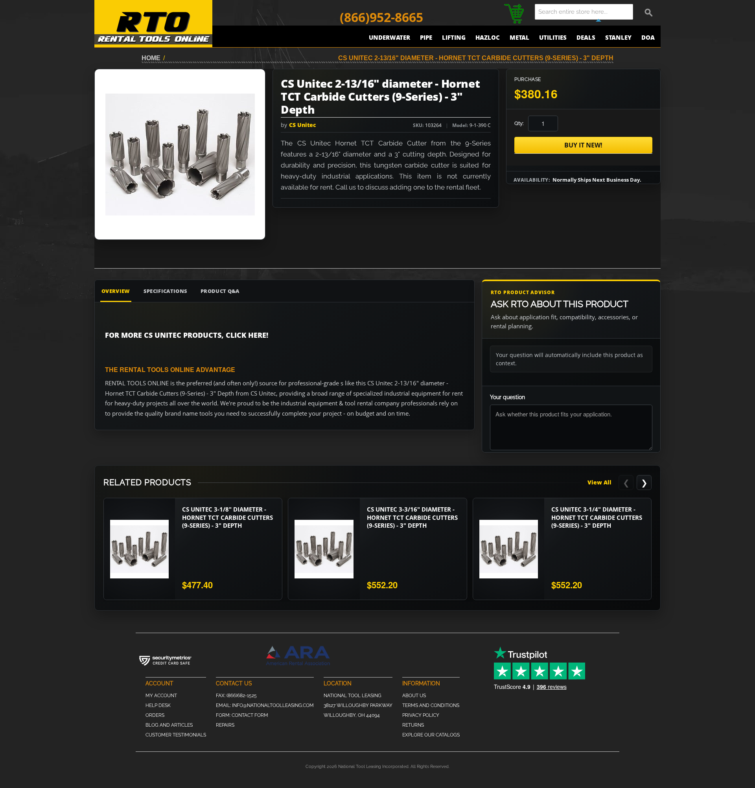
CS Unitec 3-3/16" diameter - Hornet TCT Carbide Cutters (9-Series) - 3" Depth (412, 517)
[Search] (649, 12)
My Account (161, 695)
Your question (507, 397)
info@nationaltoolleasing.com (273, 705)
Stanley (618, 37)
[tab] (432, 291)
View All (599, 482)
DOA (648, 37)
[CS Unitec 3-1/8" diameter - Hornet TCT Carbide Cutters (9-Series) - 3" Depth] (139, 549)
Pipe (426, 37)
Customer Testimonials (175, 735)
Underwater (389, 37)
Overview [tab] (115, 291)
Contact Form (250, 715)
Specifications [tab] (166, 291)
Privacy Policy (420, 715)
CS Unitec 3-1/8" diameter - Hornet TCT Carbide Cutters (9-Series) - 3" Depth (227, 517)
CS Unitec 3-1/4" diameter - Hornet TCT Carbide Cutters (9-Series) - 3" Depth (596, 517)
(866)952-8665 (381, 17)
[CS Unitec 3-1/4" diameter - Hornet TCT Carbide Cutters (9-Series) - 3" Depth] (508, 549)
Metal (519, 37)
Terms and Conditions (430, 705)
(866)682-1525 (241, 695)
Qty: (518, 123)
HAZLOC (487, 37)
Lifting (454, 37)
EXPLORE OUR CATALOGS (431, 735)
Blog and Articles (169, 725)
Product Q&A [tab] (220, 291)
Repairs (225, 725)
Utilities (553, 37)
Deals (585, 37)
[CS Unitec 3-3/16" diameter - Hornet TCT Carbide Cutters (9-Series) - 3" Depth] (323, 549)
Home (151, 58)
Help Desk (158, 705)
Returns (413, 725)
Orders (154, 715)
